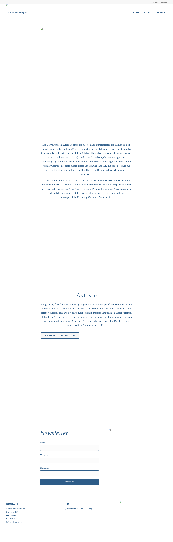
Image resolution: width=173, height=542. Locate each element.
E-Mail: (44, 442)
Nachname (44, 468)
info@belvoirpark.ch (14, 522)
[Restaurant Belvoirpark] (16, 12)
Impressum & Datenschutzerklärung (77, 508)
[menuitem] (155, 2)
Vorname (44, 455)
